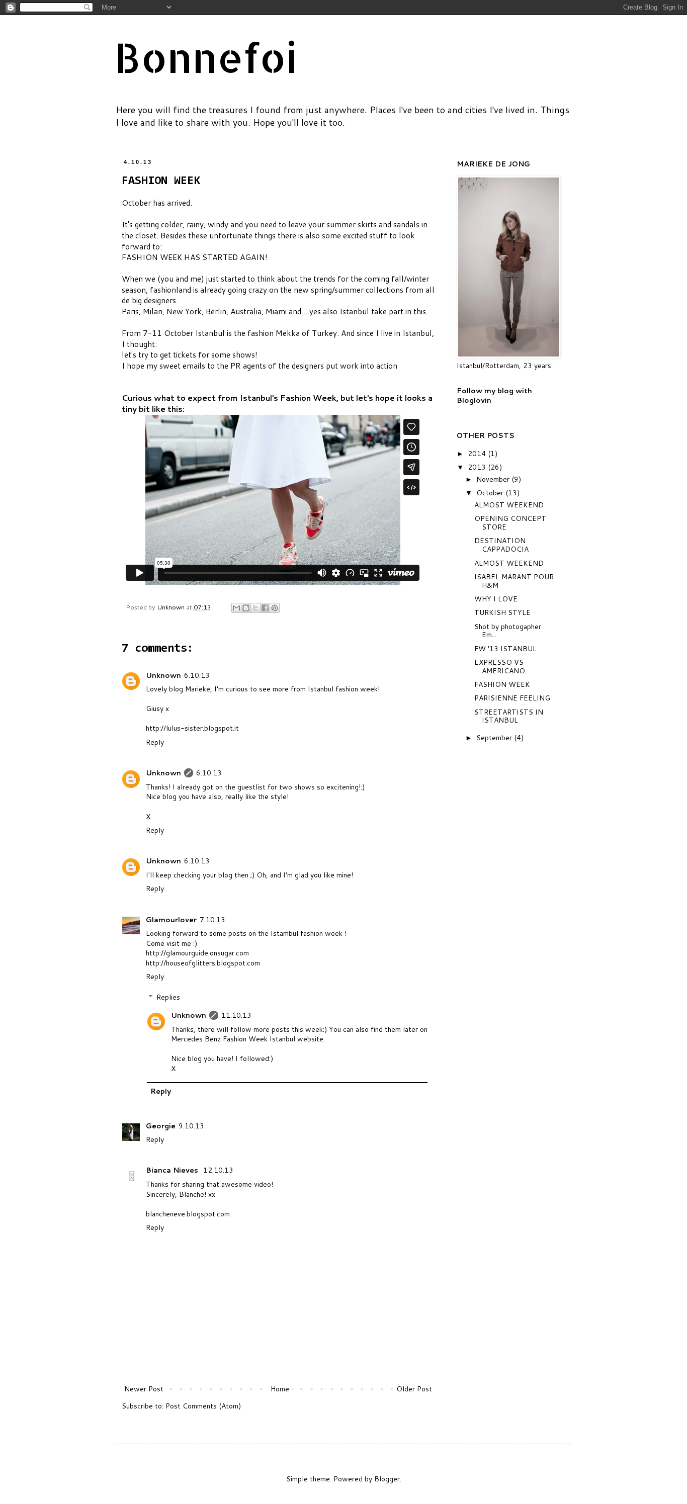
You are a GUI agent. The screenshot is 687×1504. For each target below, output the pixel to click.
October (490, 493)
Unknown (163, 675)
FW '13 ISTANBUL (505, 649)
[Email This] (236, 608)
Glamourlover (171, 920)
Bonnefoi (206, 57)
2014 (478, 454)
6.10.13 (197, 675)
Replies (168, 997)
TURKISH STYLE (502, 612)
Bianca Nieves (173, 1170)
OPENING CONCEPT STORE (510, 522)
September (495, 738)
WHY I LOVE (496, 599)
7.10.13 (212, 920)
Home (280, 1389)
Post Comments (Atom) (203, 1406)
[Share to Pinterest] (275, 608)
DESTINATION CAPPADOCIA (501, 545)
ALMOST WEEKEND (509, 505)
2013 (478, 467)
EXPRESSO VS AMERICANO (499, 666)
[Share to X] (255, 608)
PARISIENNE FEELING (512, 698)
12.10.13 (218, 1170)
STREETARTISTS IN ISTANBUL (508, 716)
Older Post (414, 1389)
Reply (155, 742)
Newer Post (143, 1389)
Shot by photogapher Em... (507, 631)
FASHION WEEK (502, 684)
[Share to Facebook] (265, 608)
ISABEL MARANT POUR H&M (514, 581)
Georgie (161, 1126)
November (493, 479)
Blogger (387, 1479)
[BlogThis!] (246, 608)
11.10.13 (236, 1015)
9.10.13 (191, 1126)
